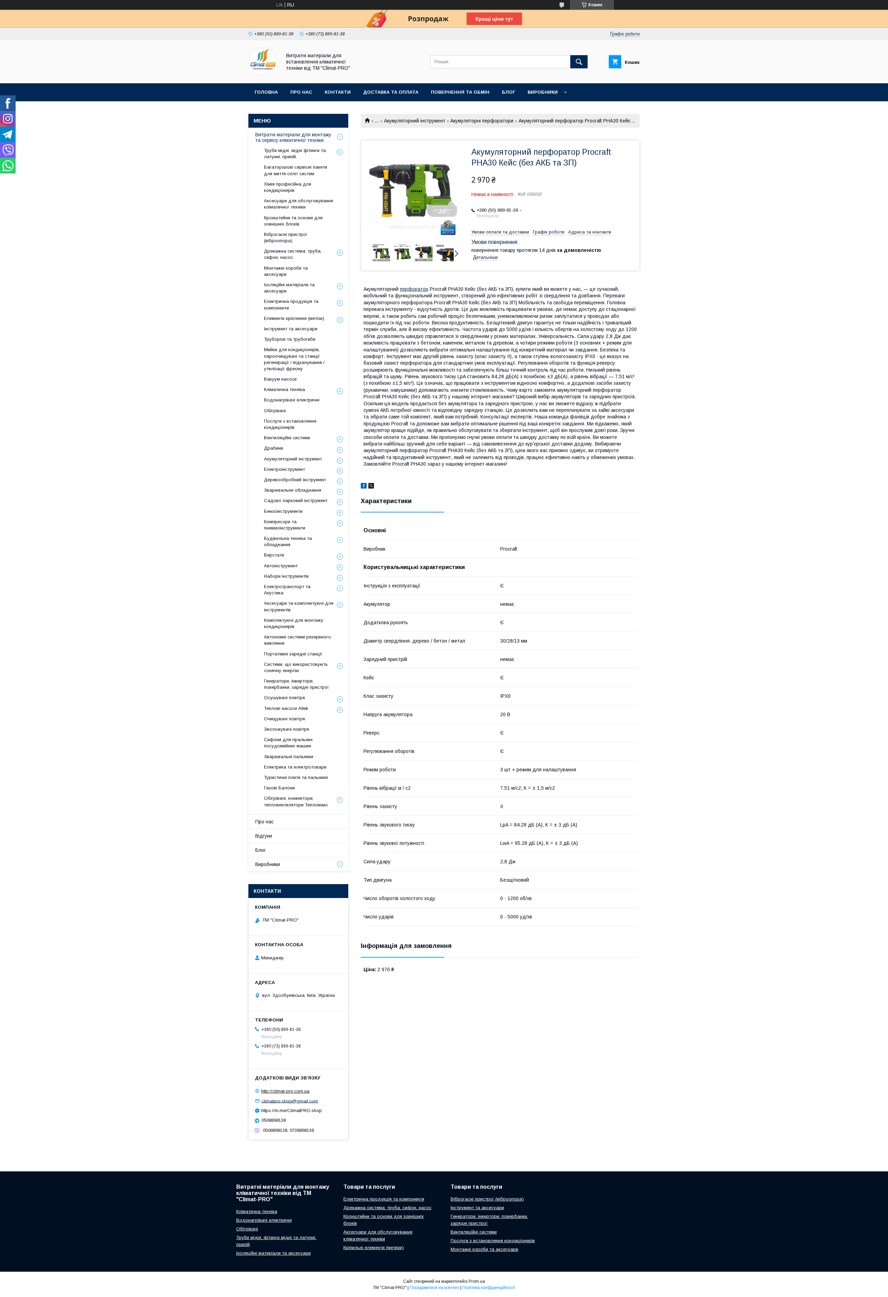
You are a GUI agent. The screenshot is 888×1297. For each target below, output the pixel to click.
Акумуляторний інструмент (414, 121)
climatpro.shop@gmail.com (290, 1100)
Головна (266, 92)
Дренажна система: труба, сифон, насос (387, 1207)
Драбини (273, 448)
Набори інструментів (286, 576)
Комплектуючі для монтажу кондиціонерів (293, 623)
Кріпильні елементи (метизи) (373, 1247)
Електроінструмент (284, 469)
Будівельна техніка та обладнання (288, 541)
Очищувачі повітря (284, 718)
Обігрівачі (275, 410)
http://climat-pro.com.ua (285, 1091)
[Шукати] (579, 61)
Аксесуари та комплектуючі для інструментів (298, 606)
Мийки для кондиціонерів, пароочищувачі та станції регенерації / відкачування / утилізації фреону (294, 359)
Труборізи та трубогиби (289, 339)
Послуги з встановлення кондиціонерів (290, 424)
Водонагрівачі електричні (291, 399)
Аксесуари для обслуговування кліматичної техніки (298, 204)
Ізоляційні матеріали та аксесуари (289, 288)
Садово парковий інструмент (295, 500)
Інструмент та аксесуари (290, 328)
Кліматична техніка (284, 389)
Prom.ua (477, 1281)
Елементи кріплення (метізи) (294, 318)
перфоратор (414, 289)
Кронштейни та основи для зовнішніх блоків (293, 221)
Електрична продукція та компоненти (291, 304)
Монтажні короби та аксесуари (286, 271)
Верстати (274, 555)
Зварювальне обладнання (292, 490)
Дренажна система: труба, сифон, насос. (293, 254)
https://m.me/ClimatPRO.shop (291, 1110)
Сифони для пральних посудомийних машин (288, 742)
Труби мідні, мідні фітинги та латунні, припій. (295, 153)
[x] (371, 487)
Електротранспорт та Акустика (287, 589)
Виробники (543, 92)
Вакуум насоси (280, 379)
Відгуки (263, 836)
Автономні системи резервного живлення (297, 640)
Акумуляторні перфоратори (481, 121)
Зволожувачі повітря (286, 729)
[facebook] (364, 487)
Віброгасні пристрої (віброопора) (285, 237)
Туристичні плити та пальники (296, 777)
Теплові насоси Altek (286, 708)
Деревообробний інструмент (295, 479)
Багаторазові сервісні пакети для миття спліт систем (295, 170)
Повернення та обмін (460, 92)
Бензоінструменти (283, 511)
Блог (508, 92)
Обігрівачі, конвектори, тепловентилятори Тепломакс (296, 801)
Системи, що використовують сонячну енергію (296, 667)
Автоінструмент (281, 565)
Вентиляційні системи (287, 437)
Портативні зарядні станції (293, 653)
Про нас (301, 92)
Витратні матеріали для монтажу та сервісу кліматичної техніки (293, 137)
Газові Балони (279, 787)
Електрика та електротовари (295, 767)
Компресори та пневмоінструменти (284, 525)
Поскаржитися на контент (434, 1287)
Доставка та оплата (390, 92)
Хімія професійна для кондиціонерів (287, 187)
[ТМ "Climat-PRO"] (263, 74)
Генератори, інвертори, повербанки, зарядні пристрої (296, 684)
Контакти (338, 92)
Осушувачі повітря (284, 697)
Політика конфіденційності (488, 1287)
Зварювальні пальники (288, 756)
